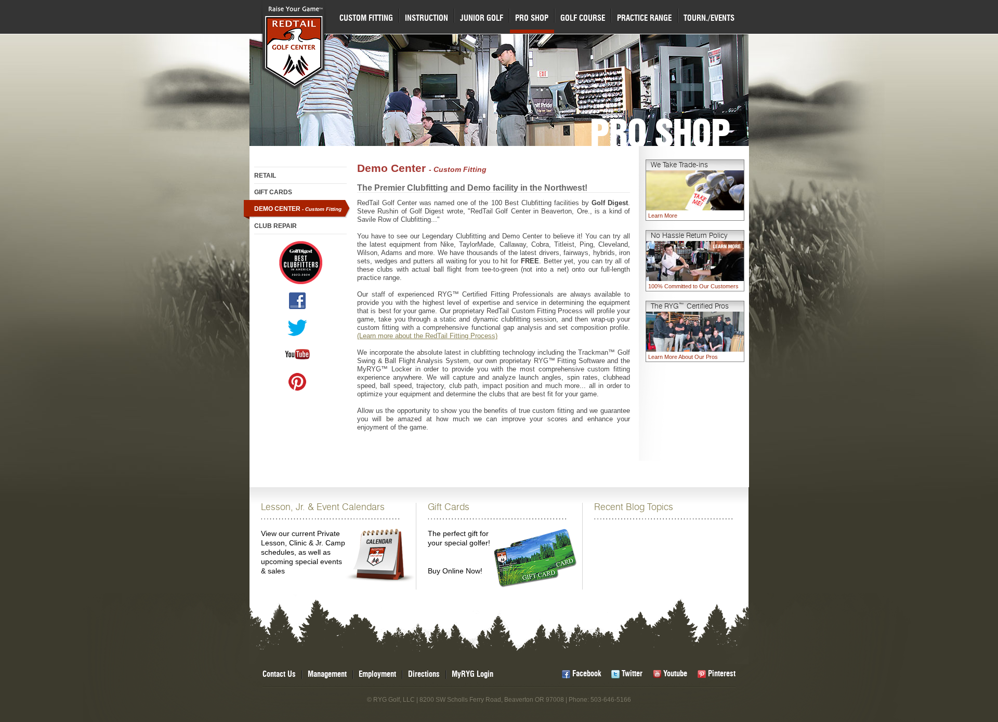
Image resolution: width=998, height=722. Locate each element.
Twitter (632, 674)
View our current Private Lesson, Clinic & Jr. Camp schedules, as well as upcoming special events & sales (323, 539)
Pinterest (722, 674)
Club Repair (275, 226)
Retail (265, 175)
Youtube (675, 674)
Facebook (586, 674)
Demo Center (298, 208)
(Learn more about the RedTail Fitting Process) (427, 336)
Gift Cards (273, 192)
